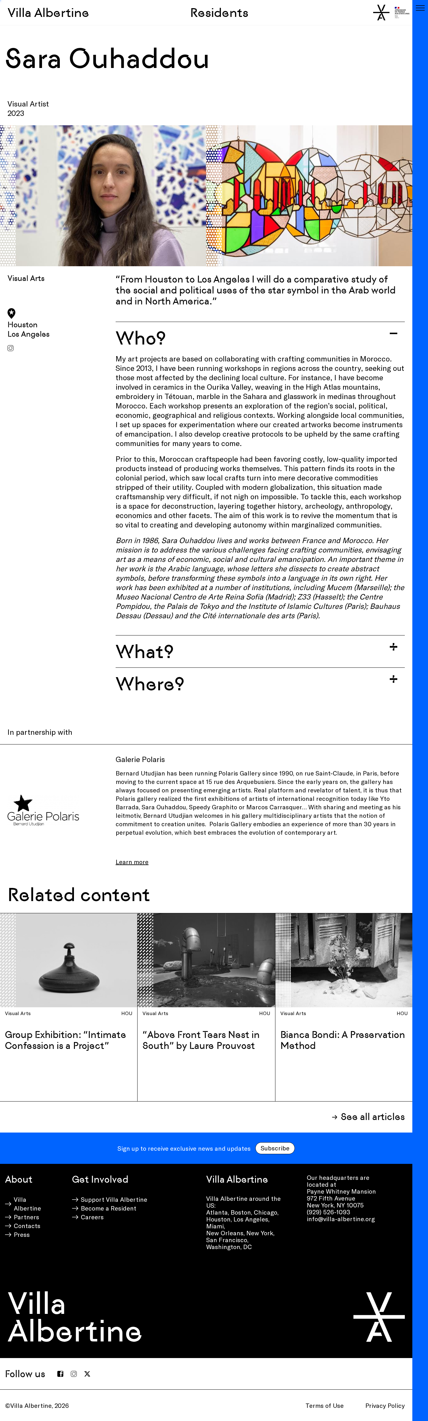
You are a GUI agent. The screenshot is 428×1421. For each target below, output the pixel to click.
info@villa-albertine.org (341, 1218)
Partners (26, 1217)
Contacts (27, 1225)
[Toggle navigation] (420, 8)
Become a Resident (108, 1208)
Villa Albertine (48, 12)
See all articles (373, 1117)
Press (22, 1234)
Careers (92, 1217)
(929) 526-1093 (328, 1212)
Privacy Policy (385, 1405)
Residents (219, 12)
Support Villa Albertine (114, 1199)
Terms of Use (324, 1405)
